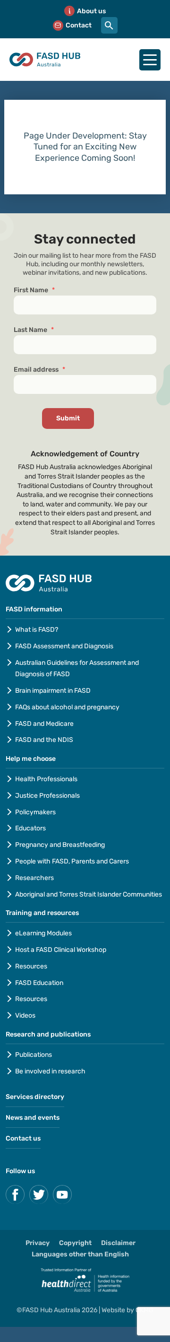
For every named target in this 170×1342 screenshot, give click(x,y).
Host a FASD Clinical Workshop (60, 950)
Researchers (34, 878)
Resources (31, 966)
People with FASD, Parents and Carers (72, 861)
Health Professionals (46, 779)
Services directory (35, 1097)
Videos (25, 1015)
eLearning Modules (43, 933)
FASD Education (39, 983)
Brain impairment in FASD (53, 691)
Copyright (75, 1243)
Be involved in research (50, 1071)
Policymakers (35, 812)
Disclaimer (118, 1243)
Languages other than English (80, 1254)
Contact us (23, 1138)
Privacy (38, 1243)
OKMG (144, 1310)
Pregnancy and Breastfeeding (60, 845)
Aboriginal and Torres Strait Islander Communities (88, 894)
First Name (34, 290)
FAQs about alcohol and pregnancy (67, 707)
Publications (33, 1055)
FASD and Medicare (44, 724)
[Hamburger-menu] (150, 59)
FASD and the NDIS (44, 740)
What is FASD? (36, 630)
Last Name (34, 329)
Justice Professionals (48, 796)
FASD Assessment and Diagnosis (64, 646)
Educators (30, 828)
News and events (33, 1118)
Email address (39, 369)
